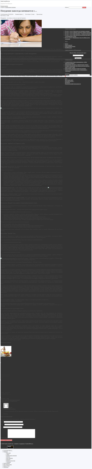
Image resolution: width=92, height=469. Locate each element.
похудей (7, 400)
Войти (66, 43)
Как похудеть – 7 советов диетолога (82, 33)
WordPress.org (68, 47)
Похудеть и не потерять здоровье (81, 31)
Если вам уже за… (69, 81)
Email (2, 424)
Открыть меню (4, 6)
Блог (66, 78)
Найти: (66, 7)
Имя (2, 421)
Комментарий (4, 437)
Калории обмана (30, 70)
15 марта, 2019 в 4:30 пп (9, 409)
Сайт (2, 427)
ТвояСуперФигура (5, 1)
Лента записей (68, 45)
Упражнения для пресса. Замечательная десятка (76, 64)
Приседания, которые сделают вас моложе (75, 68)
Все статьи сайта (69, 80)
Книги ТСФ (6, 465)
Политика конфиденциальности (73, 83)
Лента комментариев (70, 46)
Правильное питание (10, 7)
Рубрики (67, 74)
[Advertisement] (44, 453)
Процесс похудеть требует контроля (82, 32)
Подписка (67, 82)
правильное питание (14, 400)
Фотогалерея (6, 463)
